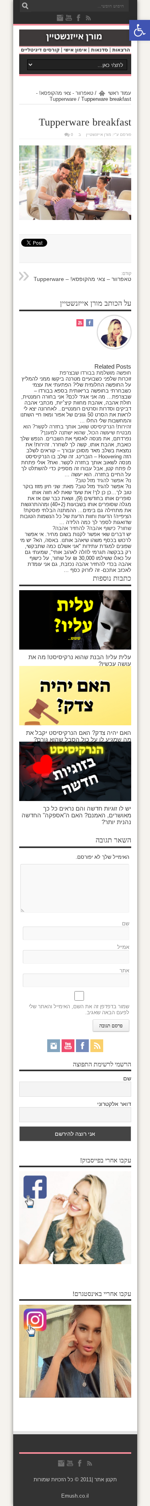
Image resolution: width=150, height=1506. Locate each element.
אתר (124, 971)
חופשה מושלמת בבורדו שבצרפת (95, 373)
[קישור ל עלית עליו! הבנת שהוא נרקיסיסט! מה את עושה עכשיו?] (75, 620)
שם (125, 924)
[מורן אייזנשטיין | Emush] (75, 41)
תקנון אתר (105, 1479)
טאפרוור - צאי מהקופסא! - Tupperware (64, 96)
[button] (139, 30)
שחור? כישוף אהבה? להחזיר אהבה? (91, 528)
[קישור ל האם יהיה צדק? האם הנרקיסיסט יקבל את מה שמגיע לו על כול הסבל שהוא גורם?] (75, 695)
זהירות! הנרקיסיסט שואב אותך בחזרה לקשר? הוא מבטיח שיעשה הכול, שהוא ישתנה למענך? (77, 430)
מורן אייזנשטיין (98, 134)
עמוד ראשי (119, 93)
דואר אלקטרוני (114, 1104)
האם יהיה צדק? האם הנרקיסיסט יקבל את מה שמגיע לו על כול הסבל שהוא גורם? (78, 736)
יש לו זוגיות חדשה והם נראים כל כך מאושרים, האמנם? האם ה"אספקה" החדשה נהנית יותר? (76, 815)
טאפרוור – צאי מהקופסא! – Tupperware (82, 276)
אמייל (123, 947)
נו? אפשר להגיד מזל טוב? (103, 480)
